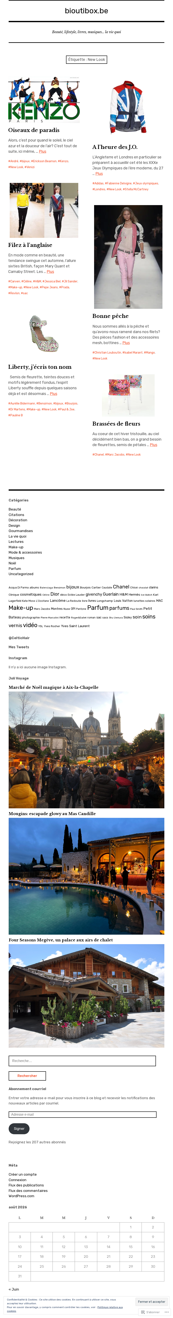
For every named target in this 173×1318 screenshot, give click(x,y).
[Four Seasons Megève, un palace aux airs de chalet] (86, 1046)
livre (85, 600)
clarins (153, 587)
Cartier (96, 587)
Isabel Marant (133, 352)
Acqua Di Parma (19, 587)
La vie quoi (17, 536)
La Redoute (73, 600)
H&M (38, 281)
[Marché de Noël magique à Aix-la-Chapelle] (86, 807)
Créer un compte (23, 1174)
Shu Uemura (116, 617)
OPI (73, 609)
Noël (12, 563)
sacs (105, 617)
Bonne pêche (110, 316)
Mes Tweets (19, 647)
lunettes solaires (144, 600)
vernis (15, 625)
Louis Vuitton (123, 601)
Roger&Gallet (78, 617)
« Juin (14, 1289)
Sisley (128, 617)
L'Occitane (42, 600)
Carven (15, 281)
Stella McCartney (137, 189)
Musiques (16, 558)
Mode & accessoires (25, 552)
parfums (119, 608)
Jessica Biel (53, 281)
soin (137, 617)
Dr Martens (17, 409)
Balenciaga (46, 587)
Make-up (16, 287)
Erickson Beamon (45, 161)
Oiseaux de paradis (33, 130)
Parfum (15, 568)
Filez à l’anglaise (30, 245)
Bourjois (72, 403)
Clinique (14, 594)
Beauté (15, 509)
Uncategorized (21, 574)
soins (148, 616)
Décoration (18, 520)
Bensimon (45, 403)
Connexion (17, 1180)
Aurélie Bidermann (22, 403)
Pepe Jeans (50, 287)
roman (91, 617)
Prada (65, 287)
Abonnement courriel (27, 1089)
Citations (16, 515)
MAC (159, 601)
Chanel (99, 454)
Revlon (15, 293)
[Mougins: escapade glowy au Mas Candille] (86, 933)
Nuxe (67, 608)
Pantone (81, 608)
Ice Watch (146, 594)
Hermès (134, 594)
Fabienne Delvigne (119, 183)
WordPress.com (21, 1196)
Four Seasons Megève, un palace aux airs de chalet (61, 940)
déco (63, 594)
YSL (40, 626)
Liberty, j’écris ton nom (40, 367)
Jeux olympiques (146, 183)
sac (25, 293)
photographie (31, 617)
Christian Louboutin (108, 352)
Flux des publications (26, 1185)
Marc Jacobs (115, 454)
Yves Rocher (52, 626)
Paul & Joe (67, 409)
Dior (54, 594)
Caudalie (107, 587)
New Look (16, 167)
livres (92, 601)
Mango (150, 352)
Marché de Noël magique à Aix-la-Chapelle (54, 687)
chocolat (143, 587)
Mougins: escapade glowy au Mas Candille (52, 813)
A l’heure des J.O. (115, 147)
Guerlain (111, 594)
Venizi (31, 167)
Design (14, 525)
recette (64, 617)
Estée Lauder (76, 594)
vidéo (30, 625)
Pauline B (16, 415)
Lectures (16, 541)
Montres (57, 609)
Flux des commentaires (28, 1191)
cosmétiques (31, 594)
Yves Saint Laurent (75, 626)
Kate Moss (28, 600)
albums (34, 587)
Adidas (99, 183)
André (14, 161)
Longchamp (105, 600)
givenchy (94, 594)
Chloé (134, 587)
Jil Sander (70, 281)
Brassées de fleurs (116, 424)
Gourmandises (21, 531)
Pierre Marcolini (50, 617)
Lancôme (58, 600)
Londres (100, 189)
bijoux (26, 161)
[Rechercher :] (82, 1061)
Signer (19, 1128)
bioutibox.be (86, 10)
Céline (27, 281)
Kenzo (64, 161)
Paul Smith (136, 608)
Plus (42, 151)
